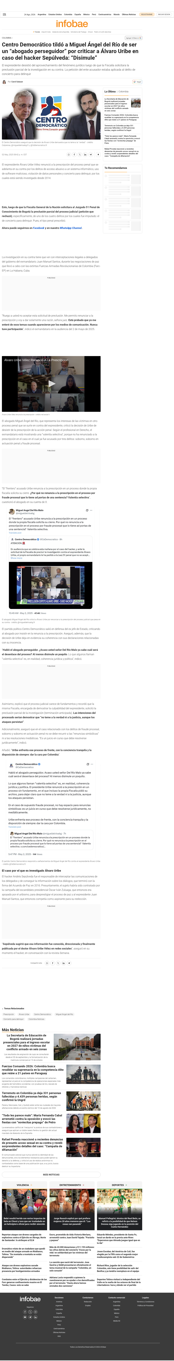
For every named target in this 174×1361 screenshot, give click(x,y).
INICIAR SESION (164, 14)
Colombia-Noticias (36, 1019)
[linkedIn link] (35, 1317)
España (78, 14)
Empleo (88, 1305)
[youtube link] (25, 1317)
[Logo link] (72, 23)
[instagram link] (35, 1312)
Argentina (42, 14)
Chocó (90, 32)
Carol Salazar (17, 82)
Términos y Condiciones (145, 1302)
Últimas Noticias (129, 14)
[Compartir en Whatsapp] (68, 154)
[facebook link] (25, 1312)
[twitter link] (30, 1312)
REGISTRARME (146, 14)
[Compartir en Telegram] (90, 154)
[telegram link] (30, 1317)
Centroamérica (104, 14)
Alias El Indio (46, 32)
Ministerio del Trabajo (78, 32)
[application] (51, 384)
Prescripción (8, 1014)
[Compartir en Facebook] (74, 154)
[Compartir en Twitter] (79, 154)
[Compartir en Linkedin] (85, 154)
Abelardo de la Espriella (60, 32)
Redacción (88, 1302)
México (86, 14)
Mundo (117, 14)
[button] (4, 14)
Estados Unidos (55, 14)
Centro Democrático (42, 1014)
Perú (94, 14)
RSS (59, 1336)
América (59, 1302)
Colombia (68, 14)
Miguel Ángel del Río (64, 1014)
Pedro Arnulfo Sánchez (102, 32)
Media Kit (116, 1321)
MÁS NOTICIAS (51, 1174)
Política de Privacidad (145, 1305)
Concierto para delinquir (13, 1019)
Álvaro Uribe (24, 1014)
